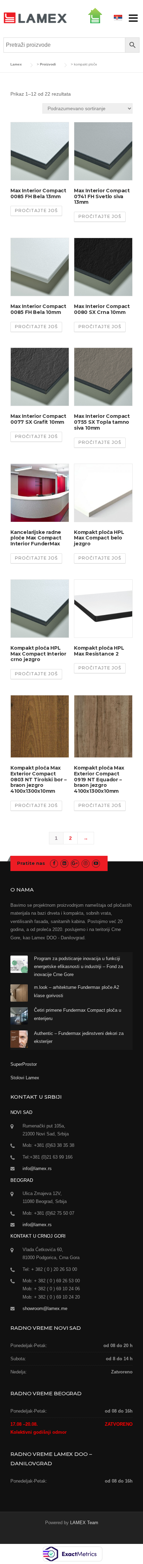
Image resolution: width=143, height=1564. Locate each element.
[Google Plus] (75, 863)
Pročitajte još (36, 210)
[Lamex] (35, 17)
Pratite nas (31, 863)
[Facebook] (54, 863)
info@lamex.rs (37, 1168)
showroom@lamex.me (45, 1308)
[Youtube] (96, 863)
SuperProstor (24, 1064)
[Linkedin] (64, 863)
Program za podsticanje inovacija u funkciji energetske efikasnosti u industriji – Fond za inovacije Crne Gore (78, 966)
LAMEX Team (84, 1522)
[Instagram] (86, 863)
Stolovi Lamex (24, 1077)
